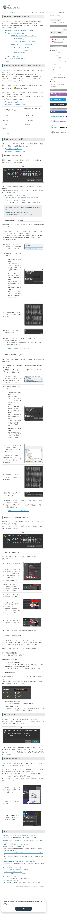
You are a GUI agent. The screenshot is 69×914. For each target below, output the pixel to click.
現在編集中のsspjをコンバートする (24, 38)
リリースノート (54, 83)
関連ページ (9, 61)
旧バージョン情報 (57, 68)
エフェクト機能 (56, 58)
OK (24, 908)
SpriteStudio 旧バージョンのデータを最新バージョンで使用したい (21, 835)
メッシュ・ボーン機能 (58, 54)
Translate (62, 22)
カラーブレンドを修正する (22, 47)
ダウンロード (54, 81)
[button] (50, 48)
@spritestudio (57, 99)
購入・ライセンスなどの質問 (57, 84)
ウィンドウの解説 (57, 52)
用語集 (54, 72)
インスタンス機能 (57, 57)
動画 (52, 79)
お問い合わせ (54, 86)
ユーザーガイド (54, 50)
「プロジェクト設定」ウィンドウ (13, 872)
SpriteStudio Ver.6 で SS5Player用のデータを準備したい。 (19, 861)
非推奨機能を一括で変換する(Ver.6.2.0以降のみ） (24, 36)
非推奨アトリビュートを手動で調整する (21, 45)
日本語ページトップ (59, 39)
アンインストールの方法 (58, 76)
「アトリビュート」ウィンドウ (12, 867)
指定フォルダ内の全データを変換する (25, 41)
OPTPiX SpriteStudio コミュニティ (58, 94)
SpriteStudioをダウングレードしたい (14, 846)
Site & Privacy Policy (9, 904)
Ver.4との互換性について (13, 56)
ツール (54, 66)
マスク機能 (55, 55)
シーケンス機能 (56, 60)
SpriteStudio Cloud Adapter (59, 77)
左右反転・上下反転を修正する (23, 50)
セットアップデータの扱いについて (15, 58)
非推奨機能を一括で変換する (14, 102)
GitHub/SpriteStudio (58, 104)
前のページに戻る (55, 15)
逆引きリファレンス (57, 71)
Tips (53, 69)
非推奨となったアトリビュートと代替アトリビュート (20, 30)
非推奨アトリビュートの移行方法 (15, 33)
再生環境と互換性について (11, 880)
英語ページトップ (58, 42)
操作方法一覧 (56, 64)
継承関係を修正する (20, 52)
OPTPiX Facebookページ (58, 111)
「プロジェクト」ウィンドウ (12, 876)
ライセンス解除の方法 (58, 74)
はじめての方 (54, 49)
